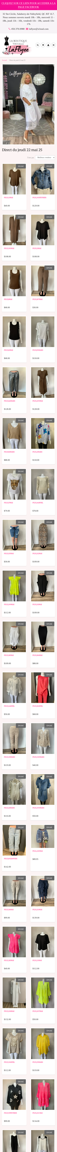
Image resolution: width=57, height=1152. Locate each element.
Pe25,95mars (37, 350)
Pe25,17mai (8, 503)
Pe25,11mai (36, 248)
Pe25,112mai (37, 553)
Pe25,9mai (8, 299)
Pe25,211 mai (37, 1113)
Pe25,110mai (9, 655)
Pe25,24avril (9, 706)
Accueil (4, 60)
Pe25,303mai (9, 248)
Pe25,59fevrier (10, 1113)
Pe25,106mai (37, 655)
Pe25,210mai (9, 960)
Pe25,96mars (9, 452)
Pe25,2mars (37, 452)
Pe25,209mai (9, 604)
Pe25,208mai (9, 1011)
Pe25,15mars (37, 1062)
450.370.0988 (18, 29)
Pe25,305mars (38, 808)
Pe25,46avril (37, 503)
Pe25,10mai (8, 350)
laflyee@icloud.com (39, 29)
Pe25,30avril (9, 1062)
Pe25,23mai (37, 960)
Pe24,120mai (37, 851)
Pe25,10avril (37, 706)
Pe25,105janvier (10, 859)
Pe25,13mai (8, 198)
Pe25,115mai (9, 553)
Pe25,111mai (37, 604)
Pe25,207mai (37, 1011)
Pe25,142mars (9, 401)
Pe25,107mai (37, 299)
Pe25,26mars (9, 808)
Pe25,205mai (37, 401)
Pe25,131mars (9, 757)
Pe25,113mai (37, 910)
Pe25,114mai (9, 910)
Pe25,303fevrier (39, 198)
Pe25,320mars (38, 757)
